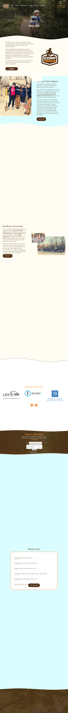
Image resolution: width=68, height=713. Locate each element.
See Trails (41, 119)
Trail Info (17, 5)
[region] (34, 396)
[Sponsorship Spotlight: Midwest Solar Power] (25, 577)
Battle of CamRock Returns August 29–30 (25, 568)
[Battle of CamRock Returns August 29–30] (25, 566)
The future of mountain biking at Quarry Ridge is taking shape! (30, 573)
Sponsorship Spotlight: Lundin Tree (23, 558)
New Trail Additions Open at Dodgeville (24, 584)
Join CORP (42, 5)
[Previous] (31, 405)
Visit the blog (34, 585)
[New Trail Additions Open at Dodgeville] (24, 582)
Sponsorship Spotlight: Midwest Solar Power (25, 579)
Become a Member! (11, 69)
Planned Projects (23, 5)
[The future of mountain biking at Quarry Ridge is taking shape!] (30, 571)
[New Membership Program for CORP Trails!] (25, 561)
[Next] (36, 405)
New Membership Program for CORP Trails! (25, 563)
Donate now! (59, 5)
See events (8, 255)
